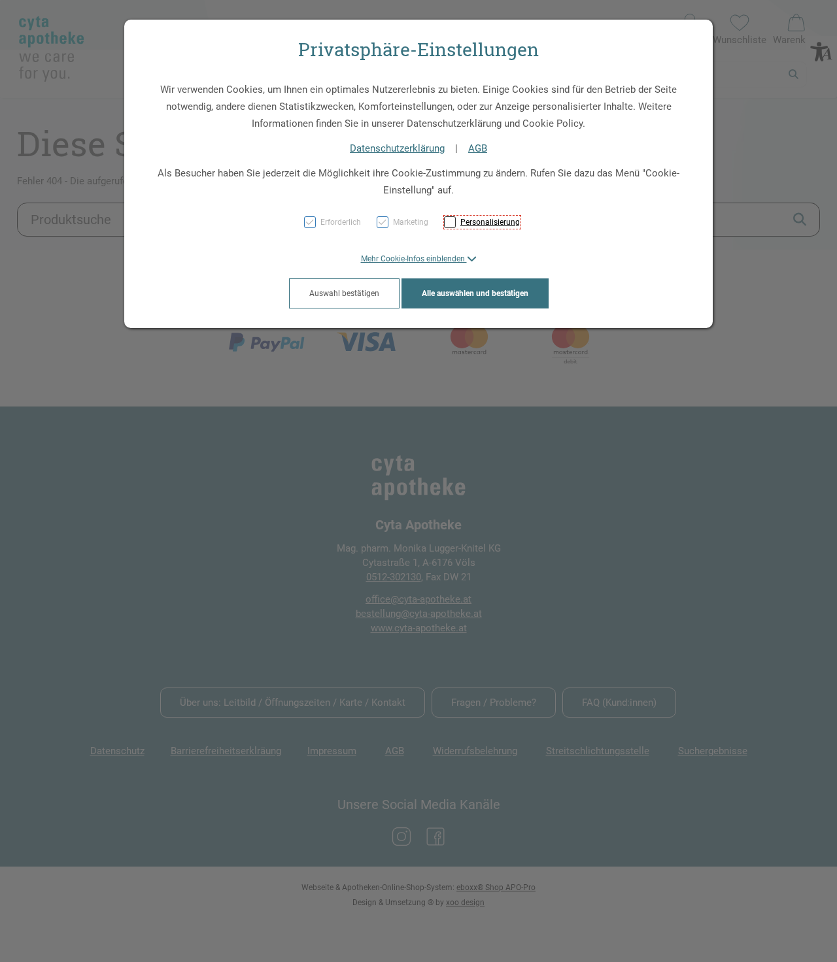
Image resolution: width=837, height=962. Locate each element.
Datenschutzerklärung (397, 148)
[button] (419, 258)
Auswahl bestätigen (344, 293)
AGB (477, 148)
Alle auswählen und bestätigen (475, 293)
